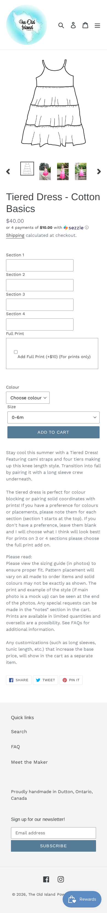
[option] (27, 168)
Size (11, 406)
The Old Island (41, 894)
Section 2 (15, 274)
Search (19, 731)
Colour (12, 387)
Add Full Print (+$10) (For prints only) (54, 356)
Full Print (15, 333)
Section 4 (15, 313)
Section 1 (15, 254)
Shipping (15, 235)
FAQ (15, 746)
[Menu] (97, 24)
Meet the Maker (29, 762)
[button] (53, 227)
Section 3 (15, 294)
